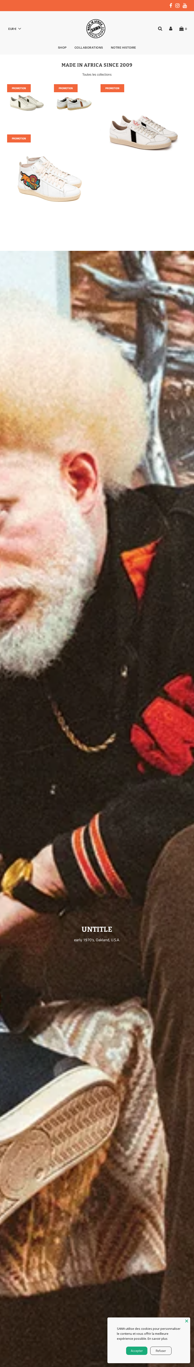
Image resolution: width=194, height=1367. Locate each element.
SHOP (62, 47)
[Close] (186, 1321)
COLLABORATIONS (89, 47)
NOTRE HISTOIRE (123, 47)
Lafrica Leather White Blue (143, 177)
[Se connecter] (170, 28)
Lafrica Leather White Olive (27, 130)
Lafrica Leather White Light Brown (74, 133)
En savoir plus (158, 1338)
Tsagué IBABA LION (50, 228)
